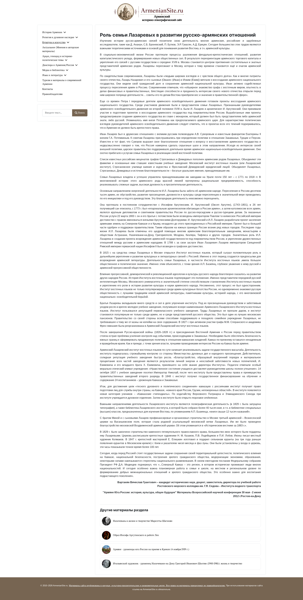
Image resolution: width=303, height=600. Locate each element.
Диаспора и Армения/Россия (58, 65)
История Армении (52, 32)
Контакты (47, 89)
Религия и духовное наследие (58, 37)
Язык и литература (52, 75)
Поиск (81, 112)
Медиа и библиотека (53, 70)
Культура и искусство (53, 42)
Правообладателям (52, 94)
